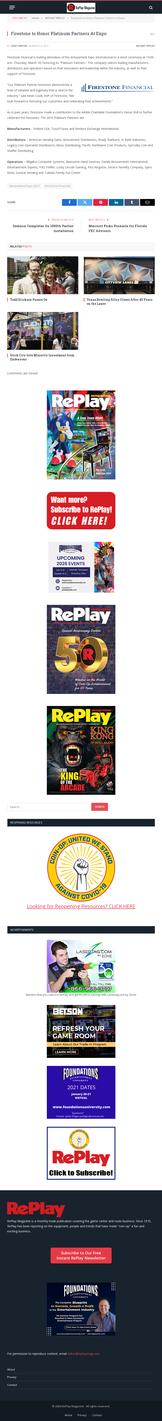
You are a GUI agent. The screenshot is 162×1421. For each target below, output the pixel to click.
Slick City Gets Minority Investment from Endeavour (42, 357)
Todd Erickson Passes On (28, 300)
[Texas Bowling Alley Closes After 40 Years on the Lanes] (119, 275)
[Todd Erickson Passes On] (42, 275)
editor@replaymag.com (83, 1354)
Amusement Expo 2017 (24, 186)
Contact (12, 1385)
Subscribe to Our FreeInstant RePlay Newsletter (81, 1255)
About (11, 1369)
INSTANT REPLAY (145, 45)
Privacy (11, 1377)
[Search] (150, 7)
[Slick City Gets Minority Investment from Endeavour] (42, 331)
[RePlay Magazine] (81, 7)
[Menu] (12, 7)
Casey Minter (19, 45)
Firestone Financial (57, 186)
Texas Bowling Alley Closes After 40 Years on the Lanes (119, 302)
